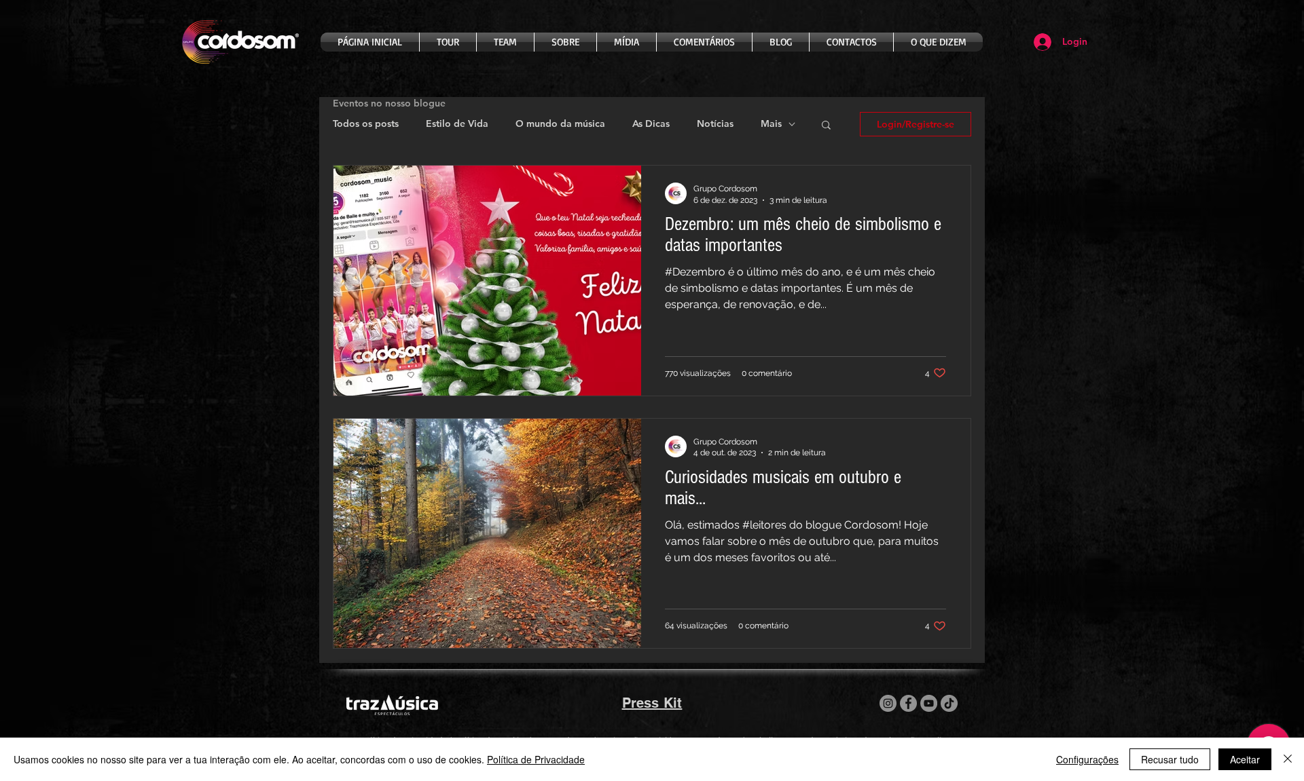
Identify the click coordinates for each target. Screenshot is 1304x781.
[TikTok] (949, 703)
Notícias (715, 123)
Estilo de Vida (457, 123)
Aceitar (1245, 759)
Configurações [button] (1087, 759)
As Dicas (651, 123)
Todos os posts (366, 123)
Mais (771, 123)
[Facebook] (908, 703)
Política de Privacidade (536, 759)
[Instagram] (888, 703)
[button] (826, 126)
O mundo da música (560, 123)
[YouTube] (928, 703)
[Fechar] (1288, 759)
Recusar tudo (1170, 759)
